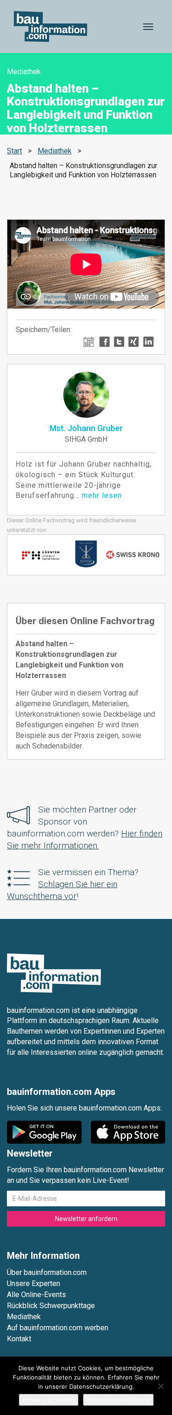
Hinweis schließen (48, 1399)
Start (14, 150)
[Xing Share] (133, 341)
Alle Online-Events (36, 1294)
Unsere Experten (33, 1283)
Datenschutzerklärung (118, 1399)
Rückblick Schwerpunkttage (51, 1305)
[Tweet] (119, 341)
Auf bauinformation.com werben (57, 1327)
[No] (160, 1386)
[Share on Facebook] (104, 341)
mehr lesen (102, 495)
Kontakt (19, 1338)
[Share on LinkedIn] (148, 341)
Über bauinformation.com (47, 1272)
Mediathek (55, 150)
